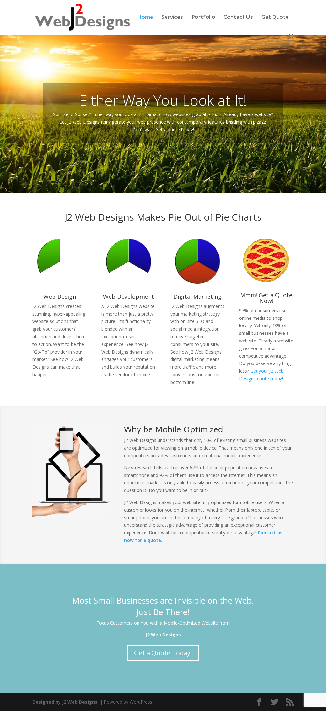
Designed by (64, 702)
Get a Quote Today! (163, 653)
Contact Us (238, 17)
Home (145, 17)
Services (172, 17)
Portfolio (203, 17)
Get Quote (275, 17)
